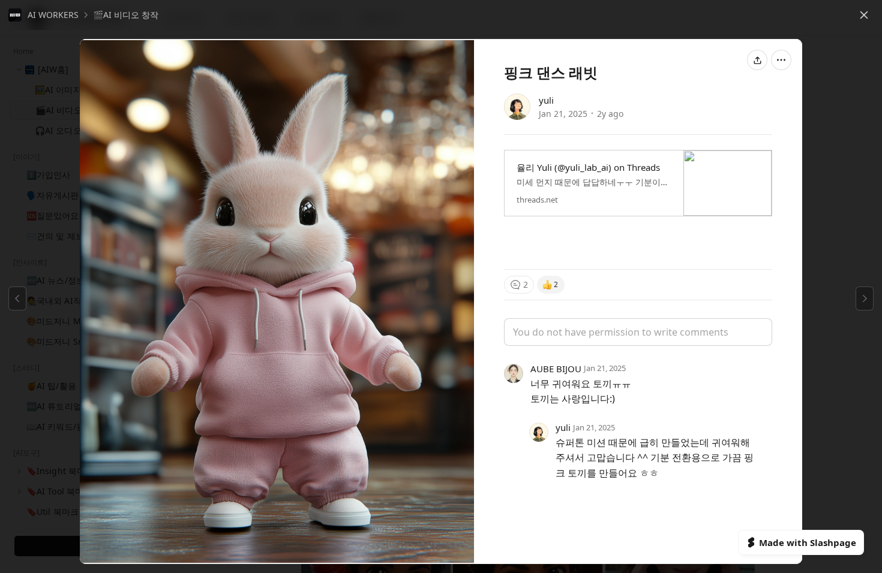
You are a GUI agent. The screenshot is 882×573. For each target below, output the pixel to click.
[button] (43, 15)
